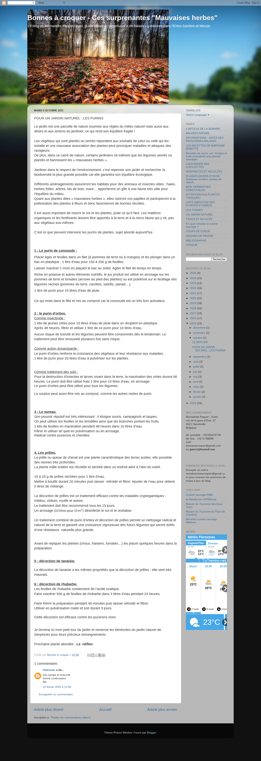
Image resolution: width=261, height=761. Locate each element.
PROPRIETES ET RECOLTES (204, 171)
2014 (193, 403)
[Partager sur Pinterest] (103, 655)
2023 (193, 283)
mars (196, 386)
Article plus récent (48, 710)
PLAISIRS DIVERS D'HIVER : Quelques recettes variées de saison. (203, 179)
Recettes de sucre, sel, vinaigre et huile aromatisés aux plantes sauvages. (206, 156)
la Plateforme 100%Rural (201, 499)
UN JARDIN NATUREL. (200, 214)
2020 (193, 298)
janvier (197, 396)
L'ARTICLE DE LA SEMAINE (203, 128)
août (196, 361)
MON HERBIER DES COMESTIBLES (198, 188)
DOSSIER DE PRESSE (199, 236)
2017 (193, 313)
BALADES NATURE (197, 133)
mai (195, 376)
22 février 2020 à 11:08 (57, 687)
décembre (199, 327)
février (197, 391)
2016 (193, 318)
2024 (193, 278)
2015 (193, 323)
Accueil (105, 710)
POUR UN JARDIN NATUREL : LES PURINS (208, 349)
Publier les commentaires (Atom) (71, 717)
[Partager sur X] (96, 655)
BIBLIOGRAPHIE (196, 240)
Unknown (49, 670)
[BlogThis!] (93, 655)
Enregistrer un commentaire (56, 694)
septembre (200, 356)
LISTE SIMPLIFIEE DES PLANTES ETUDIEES (200, 204)
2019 (193, 303)
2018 (193, 308)
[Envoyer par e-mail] (89, 655)
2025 (193, 273)
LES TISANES (194, 210)
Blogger (151, 732)
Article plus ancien (162, 710)
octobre (198, 337)
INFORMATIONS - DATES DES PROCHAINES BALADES (205, 139)
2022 (193, 288)
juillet (196, 366)
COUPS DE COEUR (198, 231)
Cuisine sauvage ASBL (199, 494)
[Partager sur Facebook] (100, 655)
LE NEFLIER (200, 342)
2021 (193, 293)
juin (195, 371)
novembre (199, 332)
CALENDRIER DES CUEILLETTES (197, 165)
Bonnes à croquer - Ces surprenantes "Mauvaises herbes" (122, 18)
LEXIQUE (191, 245)
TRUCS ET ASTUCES (199, 219)
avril (196, 381)
